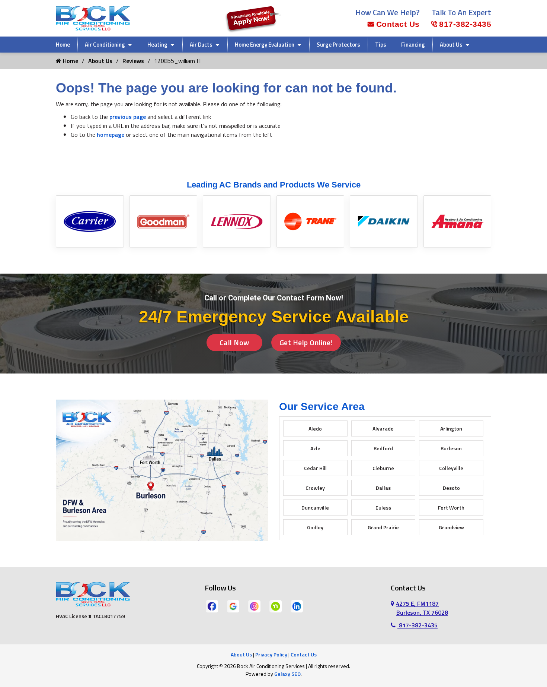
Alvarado (383, 428)
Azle (315, 448)
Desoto (451, 488)
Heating (157, 44)
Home (63, 44)
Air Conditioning (105, 44)
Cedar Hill (315, 468)
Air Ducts (201, 44)
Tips (380, 44)
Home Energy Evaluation (264, 44)
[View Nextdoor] (275, 605)
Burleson (451, 448)
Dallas (383, 488)
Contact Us (398, 24)
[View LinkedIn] (297, 605)
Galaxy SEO (287, 674)
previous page (127, 116)
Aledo (315, 428)
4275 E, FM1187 (422, 608)
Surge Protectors (338, 44)
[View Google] (233, 605)
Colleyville (451, 468)
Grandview (451, 527)
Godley (315, 527)
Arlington (451, 428)
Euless (383, 507)
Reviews (133, 60)
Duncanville (315, 507)
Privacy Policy (271, 654)
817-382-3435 (465, 24)
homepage (110, 134)
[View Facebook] (212, 605)
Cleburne (383, 468)
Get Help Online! (306, 342)
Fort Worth (451, 507)
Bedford (383, 448)
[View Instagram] (254, 605)
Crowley (315, 488)
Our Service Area (322, 406)
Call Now (234, 342)
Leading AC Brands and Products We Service (274, 184)
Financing (413, 44)
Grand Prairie (383, 527)
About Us (451, 44)
